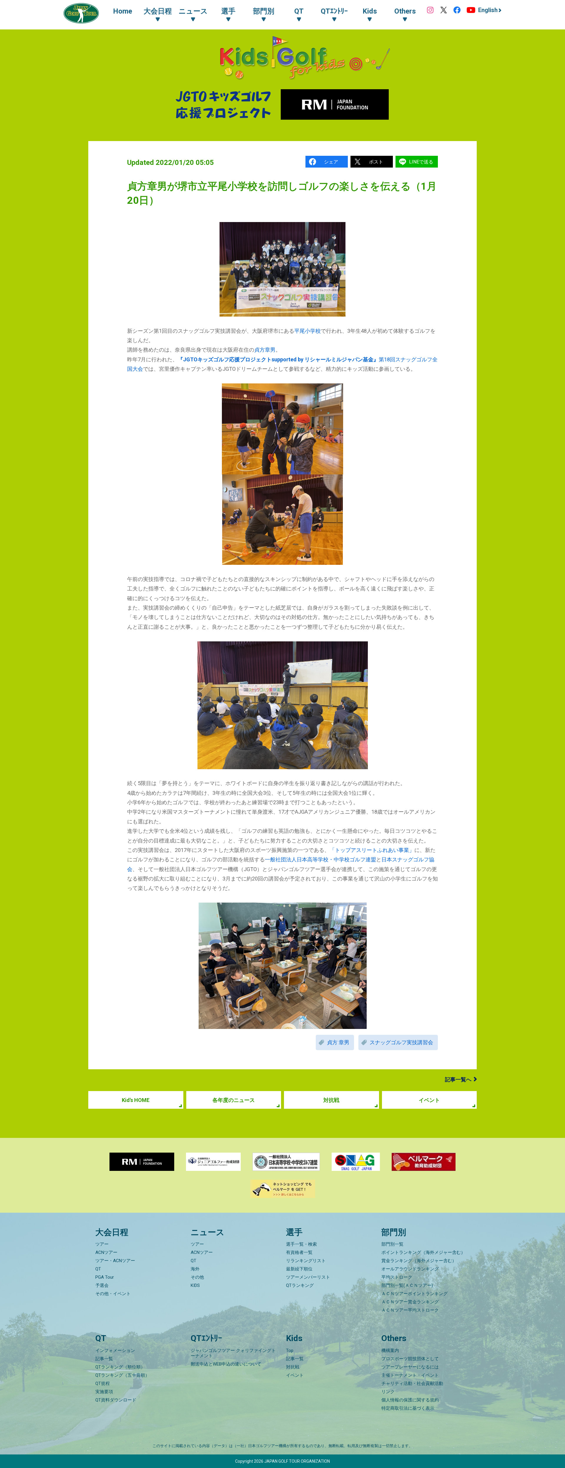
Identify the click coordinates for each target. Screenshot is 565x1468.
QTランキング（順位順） (120, 1367)
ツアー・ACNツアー (115, 1260)
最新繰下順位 (299, 1269)
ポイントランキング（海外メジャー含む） (423, 1252)
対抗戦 (331, 1100)
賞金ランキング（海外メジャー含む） (418, 1260)
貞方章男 (264, 350)
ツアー (102, 1244)
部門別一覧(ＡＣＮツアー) (407, 1285)
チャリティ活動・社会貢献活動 (412, 1383)
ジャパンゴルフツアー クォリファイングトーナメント (233, 1353)
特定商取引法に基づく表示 (407, 1408)
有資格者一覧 (299, 1252)
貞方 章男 (338, 1042)
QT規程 (102, 1383)
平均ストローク (396, 1277)
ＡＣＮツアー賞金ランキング (410, 1302)
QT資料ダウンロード (115, 1400)
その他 (197, 1277)
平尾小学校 (307, 331)
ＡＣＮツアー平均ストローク (410, 1310)
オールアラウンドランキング (410, 1269)
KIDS (195, 1285)
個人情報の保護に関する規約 (410, 1400)
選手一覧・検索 (301, 1244)
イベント (429, 1100)
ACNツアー (106, 1252)
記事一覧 (104, 1358)
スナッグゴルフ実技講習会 (401, 1042)
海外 (195, 1269)
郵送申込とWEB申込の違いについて (226, 1364)
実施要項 (104, 1391)
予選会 (102, 1285)
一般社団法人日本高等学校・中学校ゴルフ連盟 (320, 859)
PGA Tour (104, 1277)
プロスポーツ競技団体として (410, 1358)
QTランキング (300, 1285)
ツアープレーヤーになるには (410, 1367)
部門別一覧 (392, 1244)
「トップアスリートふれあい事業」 (372, 850)
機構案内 (390, 1350)
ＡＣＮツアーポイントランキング (414, 1293)
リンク (388, 1391)
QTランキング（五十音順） (122, 1375)
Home (122, 11)
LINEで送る (421, 162)
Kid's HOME (135, 1100)
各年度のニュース (233, 1100)
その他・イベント (113, 1293)
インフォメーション (115, 1350)
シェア (331, 162)
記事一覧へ (458, 1079)
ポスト (376, 162)
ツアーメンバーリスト (308, 1277)
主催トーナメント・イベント (410, 1375)
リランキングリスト (306, 1260)
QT (98, 1269)
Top (289, 1350)
